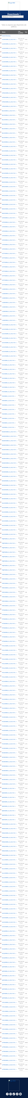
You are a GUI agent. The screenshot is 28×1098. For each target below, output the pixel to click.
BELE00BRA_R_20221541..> (9, 111)
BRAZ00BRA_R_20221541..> (9, 182)
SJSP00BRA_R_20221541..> (9, 967)
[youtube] (20, 1095)
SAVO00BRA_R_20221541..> (9, 895)
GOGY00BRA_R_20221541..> (9, 325)
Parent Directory (6, 35)
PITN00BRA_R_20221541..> (9, 610)
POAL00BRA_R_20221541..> (9, 646)
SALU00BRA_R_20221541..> (9, 860)
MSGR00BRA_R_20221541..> (9, 467)
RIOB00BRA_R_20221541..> (9, 753)
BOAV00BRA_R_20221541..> (9, 146)
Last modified (20, 32)
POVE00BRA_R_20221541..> (9, 717)
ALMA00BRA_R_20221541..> (9, 39)
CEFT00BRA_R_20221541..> (9, 253)
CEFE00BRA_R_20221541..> (9, 218)
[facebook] (7, 1095)
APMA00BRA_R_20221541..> (9, 75)
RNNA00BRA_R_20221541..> (9, 824)
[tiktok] (14, 1095)
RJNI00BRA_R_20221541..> (9, 788)
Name (3, 32)
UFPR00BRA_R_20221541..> (9, 1038)
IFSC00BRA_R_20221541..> (9, 360)
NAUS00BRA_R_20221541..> (9, 503)
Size (26, 32)
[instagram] (10, 1095)
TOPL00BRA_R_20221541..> (9, 1002)
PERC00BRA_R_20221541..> (9, 574)
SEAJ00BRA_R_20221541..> (9, 931)
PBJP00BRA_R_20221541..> (9, 539)
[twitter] (17, 1095)
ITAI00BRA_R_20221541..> (9, 396)
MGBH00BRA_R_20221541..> (9, 432)
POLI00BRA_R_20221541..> (9, 681)
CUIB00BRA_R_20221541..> (9, 289)
